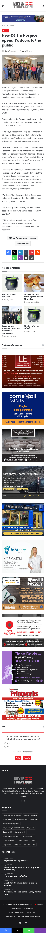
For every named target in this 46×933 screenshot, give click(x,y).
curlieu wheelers (8, 840)
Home (5, 25)
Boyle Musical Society (11, 836)
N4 (34, 845)
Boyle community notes (11, 823)
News (12, 25)
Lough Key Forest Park (22, 845)
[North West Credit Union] (23, 17)
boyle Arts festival (21, 819)
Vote (18, 758)
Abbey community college (12, 815)
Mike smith (23, 243)
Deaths (34, 912)
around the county (30, 815)
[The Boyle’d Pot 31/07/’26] (12, 283)
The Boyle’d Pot (11, 916)
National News (23, 916)
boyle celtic (34, 819)
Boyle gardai (7, 832)
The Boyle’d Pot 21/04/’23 (31, 327)
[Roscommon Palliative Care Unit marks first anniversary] (12, 315)
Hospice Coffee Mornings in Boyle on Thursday (33, 296)
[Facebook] (8, 252)
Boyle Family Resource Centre (13, 828)
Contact (38, 916)
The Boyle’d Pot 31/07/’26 (9, 295)
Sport (29, 912)
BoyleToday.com (10, 51)
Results (27, 758)
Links (32, 916)
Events (22, 912)
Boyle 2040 (7, 819)
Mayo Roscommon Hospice (23, 238)
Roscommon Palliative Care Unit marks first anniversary (11, 329)
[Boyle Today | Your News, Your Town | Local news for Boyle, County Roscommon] (22, 5)
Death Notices (23, 840)
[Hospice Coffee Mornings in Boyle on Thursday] (34, 283)
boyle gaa (30, 828)
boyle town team (27, 836)
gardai (33, 840)
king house (7, 845)
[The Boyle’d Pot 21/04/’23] (34, 315)
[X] (14, 252)
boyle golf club (20, 832)
